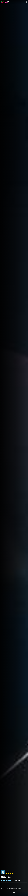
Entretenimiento (6, 880)
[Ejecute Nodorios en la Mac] (14, 885)
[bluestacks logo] (5, 2)
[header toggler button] (26, 2)
